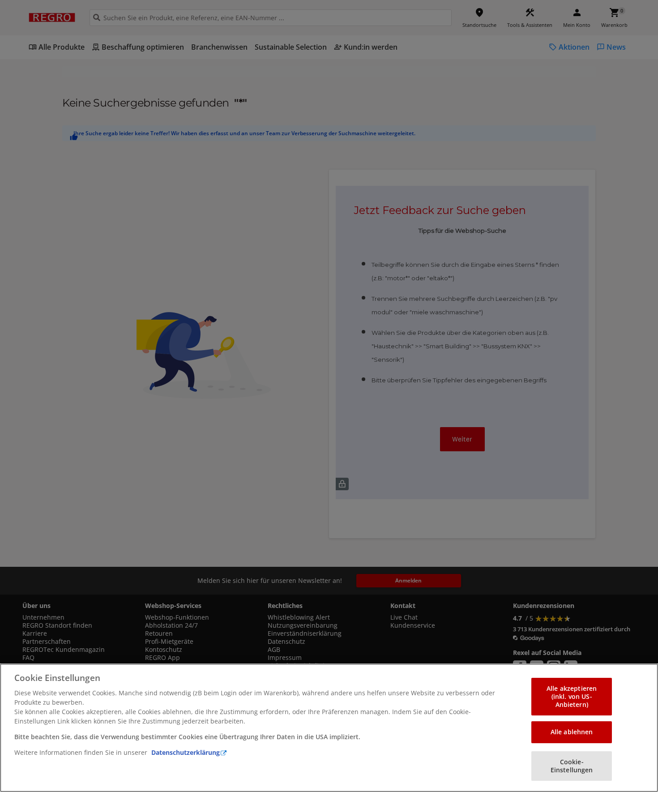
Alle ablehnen (572, 732)
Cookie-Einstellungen (572, 766)
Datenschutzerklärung (185, 752)
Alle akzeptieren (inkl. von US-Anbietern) (572, 696)
